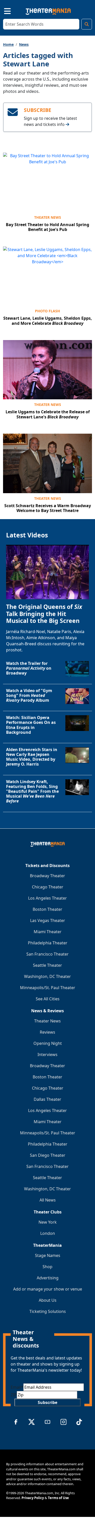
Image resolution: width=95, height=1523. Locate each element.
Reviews (47, 1032)
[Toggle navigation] (3, 10)
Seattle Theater (47, 965)
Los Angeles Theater (47, 898)
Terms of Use (58, 1498)
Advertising (48, 1278)
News (24, 44)
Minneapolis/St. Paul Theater (47, 987)
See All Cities (48, 999)
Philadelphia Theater (47, 943)
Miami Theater (48, 931)
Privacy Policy (33, 1498)
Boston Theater (47, 909)
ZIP (14, 1395)
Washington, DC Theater (47, 976)
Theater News (47, 217)
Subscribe (47, 1402)
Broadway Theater (47, 875)
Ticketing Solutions (47, 1311)
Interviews (47, 1054)
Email (17, 1387)
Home (8, 44)
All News (48, 1200)
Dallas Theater (47, 1099)
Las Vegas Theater (47, 920)
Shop (47, 1266)
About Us (47, 1300)
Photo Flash (47, 311)
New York (48, 1222)
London (47, 1233)
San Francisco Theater (47, 954)
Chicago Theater (47, 887)
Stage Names (47, 1255)
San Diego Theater (47, 1155)
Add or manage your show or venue (47, 1289)
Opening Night (47, 1043)
